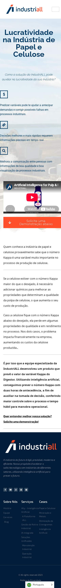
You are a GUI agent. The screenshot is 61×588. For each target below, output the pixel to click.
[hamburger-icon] (55, 9)
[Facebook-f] (5, 490)
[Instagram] (16, 490)
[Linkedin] (21, 490)
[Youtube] (10, 490)
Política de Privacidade (30, 580)
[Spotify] (26, 490)
